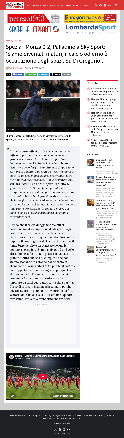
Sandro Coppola (16, 68)
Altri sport (77, 5)
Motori (53, 5)
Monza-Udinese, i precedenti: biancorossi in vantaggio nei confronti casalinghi (106, 225)
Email (68, 74)
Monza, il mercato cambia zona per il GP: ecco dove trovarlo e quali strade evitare (106, 204)
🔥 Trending (93, 83)
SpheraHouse (66, 433)
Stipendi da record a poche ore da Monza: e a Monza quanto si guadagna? (107, 181)
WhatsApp (32, 74)
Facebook (19, 74)
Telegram (44, 74)
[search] (116, 5)
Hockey (68, 5)
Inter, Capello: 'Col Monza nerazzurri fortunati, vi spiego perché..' (104, 163)
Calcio (45, 5)
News (29, 5)
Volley (60, 5)
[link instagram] (105, 5)
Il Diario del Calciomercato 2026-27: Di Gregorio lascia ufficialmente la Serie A (106, 251)
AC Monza (37, 5)
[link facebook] (100, 5)
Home (9, 41)
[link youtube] (109, 5)
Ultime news (93, 154)
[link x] (96, 5)
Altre (86, 5)
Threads (57, 74)
